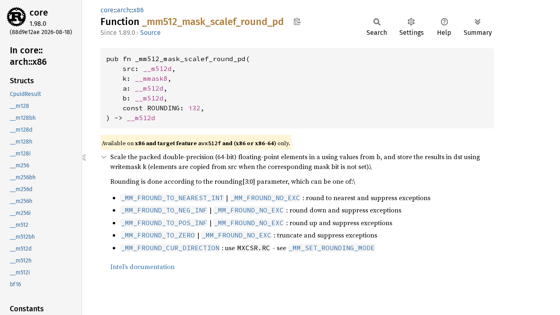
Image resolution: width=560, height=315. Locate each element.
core (39, 12)
